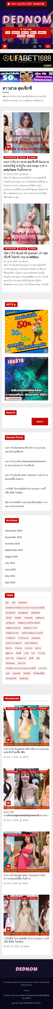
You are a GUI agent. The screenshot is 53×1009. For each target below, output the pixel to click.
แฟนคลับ (16, 673)
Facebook (10, 612)
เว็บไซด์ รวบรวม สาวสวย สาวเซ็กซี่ (20, 668)
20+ (13, 602)
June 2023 (10, 569)
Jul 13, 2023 (12, 261)
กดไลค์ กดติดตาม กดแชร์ (32, 633)
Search (10, 412)
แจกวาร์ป (30, 36)
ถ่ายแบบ (18, 648)
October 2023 (12, 543)
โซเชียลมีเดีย (38, 673)
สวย (33, 653)
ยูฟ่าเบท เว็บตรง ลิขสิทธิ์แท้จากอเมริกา (26, 1003)
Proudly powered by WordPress (18, 982)
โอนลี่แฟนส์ (32, 157)
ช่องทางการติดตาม (14, 643)
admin (25, 174)
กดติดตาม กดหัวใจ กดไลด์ (29, 623)
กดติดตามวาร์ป (12, 633)
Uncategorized (10, 157)
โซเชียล (27, 673)
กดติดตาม (42, 32)
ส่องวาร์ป (10, 658)
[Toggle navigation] (35, 46)
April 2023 (10, 582)
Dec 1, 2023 (12, 883)
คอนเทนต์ (36, 638)
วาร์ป (8, 32)
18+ (7, 602)
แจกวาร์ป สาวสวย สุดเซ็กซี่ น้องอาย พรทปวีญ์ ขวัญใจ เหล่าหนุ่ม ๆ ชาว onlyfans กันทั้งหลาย (26, 166)
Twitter (18, 617)
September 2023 (14, 550)
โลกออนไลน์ (11, 678)
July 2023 (10, 563)
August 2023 (11, 556)
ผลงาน (38, 648)
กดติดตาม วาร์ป (30, 628)
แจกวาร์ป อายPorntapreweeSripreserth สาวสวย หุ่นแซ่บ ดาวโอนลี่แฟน (26, 815)
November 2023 (13, 537)
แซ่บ (8, 673)
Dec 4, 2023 (13, 820)
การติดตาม (10, 638)
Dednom (15, 32)
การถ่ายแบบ (23, 638)
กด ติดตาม (10, 623)
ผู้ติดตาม (9, 653)
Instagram (23, 612)
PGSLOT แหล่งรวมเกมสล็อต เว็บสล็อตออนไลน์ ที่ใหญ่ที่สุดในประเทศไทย (26, 996)
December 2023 (13, 530)
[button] (41, 46)
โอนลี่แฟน (23, 678)
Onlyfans (21, 36)
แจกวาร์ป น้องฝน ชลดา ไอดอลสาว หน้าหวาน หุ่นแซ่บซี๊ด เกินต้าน (25, 877)
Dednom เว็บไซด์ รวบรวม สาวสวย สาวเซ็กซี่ (25, 607)
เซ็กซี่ (31, 658)
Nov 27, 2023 (13, 946)
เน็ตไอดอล (22, 157)
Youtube (28, 617)
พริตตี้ (18, 653)
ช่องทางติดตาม (31, 643)
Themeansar (26, 985)
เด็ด (38, 658)
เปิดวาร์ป (25, 32)
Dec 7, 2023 (13, 757)
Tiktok (8, 617)
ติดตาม (33, 32)
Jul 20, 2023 (13, 174)
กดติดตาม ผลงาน (13, 628)
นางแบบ (28, 648)
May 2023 (10, 576)
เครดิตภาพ (21, 658)
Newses (43, 982)
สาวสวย (41, 653)
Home (6, 92)
